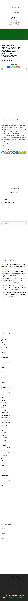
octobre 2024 (5, 390)
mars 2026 (4, 347)
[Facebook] (8, 67)
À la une (17, 59)
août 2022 (4, 455)
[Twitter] (11, 67)
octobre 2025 (5, 360)
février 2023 (4, 440)
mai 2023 (3, 432)
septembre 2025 (5, 362)
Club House (4, 531)
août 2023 (4, 425)
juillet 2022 (4, 458)
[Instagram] (16, 67)
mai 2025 (3, 372)
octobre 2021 (5, 478)
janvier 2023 (4, 442)
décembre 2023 (5, 415)
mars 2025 (4, 377)
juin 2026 (3, 342)
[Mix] (19, 152)
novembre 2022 (5, 448)
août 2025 (4, 365)
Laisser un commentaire (7, 59)
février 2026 (4, 350)
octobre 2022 (5, 450)
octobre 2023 (5, 420)
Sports (3, 536)
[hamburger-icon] (25, 32)
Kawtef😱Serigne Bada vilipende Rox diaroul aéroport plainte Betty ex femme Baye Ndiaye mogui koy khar (13, 274)
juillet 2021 (4, 485)
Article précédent (14, 188)
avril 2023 (4, 435)
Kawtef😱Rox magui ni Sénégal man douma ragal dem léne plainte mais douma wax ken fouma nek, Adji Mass (12, 280)
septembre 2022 (5, 453)
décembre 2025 (5, 355)
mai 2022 (3, 463)
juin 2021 (3, 488)
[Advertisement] (14, 103)
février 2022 (4, 470)
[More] (19, 67)
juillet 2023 (4, 427)
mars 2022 (4, 468)
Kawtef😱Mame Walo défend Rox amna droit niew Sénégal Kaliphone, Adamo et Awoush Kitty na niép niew (13, 267)
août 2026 (4, 337)
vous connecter (12, 205)
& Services (22, 597)
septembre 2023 (5, 422)
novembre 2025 (5, 357)
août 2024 (4, 395)
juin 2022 (3, 460)
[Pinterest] (14, 152)
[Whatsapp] (13, 67)
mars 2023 (4, 437)
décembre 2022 (5, 445)
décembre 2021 (5, 475)
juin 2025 (3, 370)
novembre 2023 (5, 417)
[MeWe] (16, 152)
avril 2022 (4, 465)
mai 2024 (3, 402)
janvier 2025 (4, 382)
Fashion (3, 533)
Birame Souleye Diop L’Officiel (9, 149)
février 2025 (4, 380)
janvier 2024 (4, 412)
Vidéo (2, 538)
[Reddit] (8, 152)
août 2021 (4, 483)
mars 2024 (4, 407)
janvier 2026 (4, 352)
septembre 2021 (5, 480)
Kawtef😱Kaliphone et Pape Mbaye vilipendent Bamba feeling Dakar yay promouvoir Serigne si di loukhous (13, 294)
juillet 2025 (4, 367)
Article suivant (14, 192)
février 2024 (4, 410)
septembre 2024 (5, 392)
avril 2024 (4, 405)
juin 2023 (3, 430)
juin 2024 (3, 400)
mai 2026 (3, 345)
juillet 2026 (4, 340)
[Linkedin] (11, 152)
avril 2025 (4, 375)
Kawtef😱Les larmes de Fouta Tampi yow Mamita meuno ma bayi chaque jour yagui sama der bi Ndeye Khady (13, 287)
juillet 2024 (4, 397)
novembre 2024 (5, 387)
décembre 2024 (5, 385)
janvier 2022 (4, 473)
